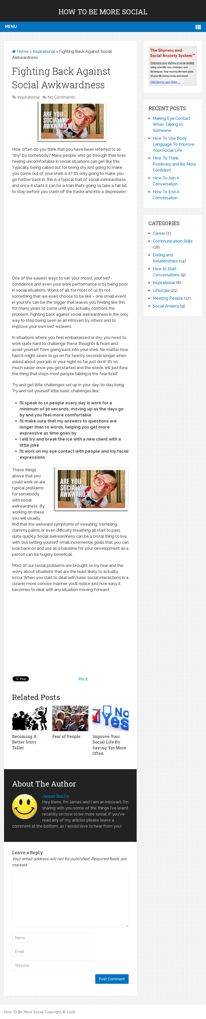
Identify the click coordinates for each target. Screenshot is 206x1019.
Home (22, 51)
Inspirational (44, 51)
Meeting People (168, 298)
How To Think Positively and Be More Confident (174, 164)
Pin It (83, 679)
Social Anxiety (166, 306)
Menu (11, 26)
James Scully (55, 796)
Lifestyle (161, 290)
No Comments (61, 97)
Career (159, 233)
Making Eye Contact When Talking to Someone (171, 124)
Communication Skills (173, 241)
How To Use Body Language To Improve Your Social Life (173, 144)
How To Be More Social (103, 11)
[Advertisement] (70, 235)
